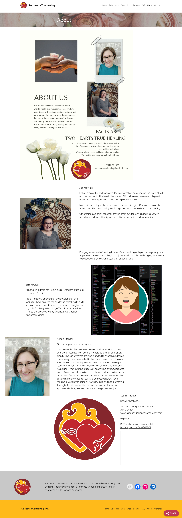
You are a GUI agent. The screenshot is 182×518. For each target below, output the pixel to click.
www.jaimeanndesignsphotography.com (141, 413)
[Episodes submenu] (118, 5)
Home (106, 508)
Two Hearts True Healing (42, 5)
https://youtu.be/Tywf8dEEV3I (135, 427)
